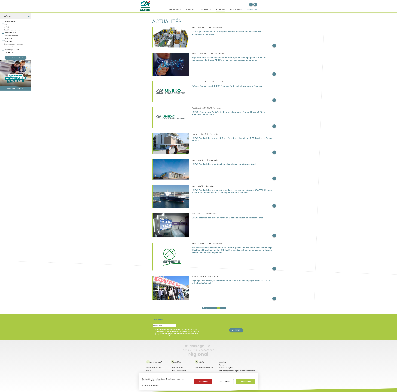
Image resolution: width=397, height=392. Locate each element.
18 (221, 308)
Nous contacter (13, 89)
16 (215, 308)
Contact (221, 365)
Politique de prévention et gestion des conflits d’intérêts (237, 371)
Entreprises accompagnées (13, 44)
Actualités (220, 9)
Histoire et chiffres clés (153, 367)
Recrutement (8, 47)
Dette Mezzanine (10, 21)
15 (212, 308)
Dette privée (8, 38)
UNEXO (6, 27)
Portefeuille (206, 9)
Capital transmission (11, 36)
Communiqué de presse (12, 50)
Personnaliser (224, 382)
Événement (8, 41)
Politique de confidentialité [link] (150, 385)
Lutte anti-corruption (226, 368)
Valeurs (148, 370)
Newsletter (252, 9)
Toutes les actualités (15, 57)
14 (209, 308)
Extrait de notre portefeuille (204, 367)
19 (224, 308)
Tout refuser (203, 382)
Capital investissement (12, 30)
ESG (5, 24)
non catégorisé (9, 52)
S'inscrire (236, 330)
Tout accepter (245, 382)
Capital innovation (10, 33)
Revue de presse (236, 9)
